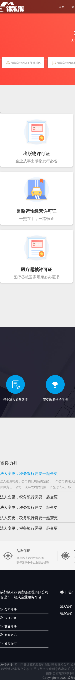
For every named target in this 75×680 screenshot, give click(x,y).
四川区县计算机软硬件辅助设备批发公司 (42, 664)
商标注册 (10, 626)
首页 (61, 7)
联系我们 (66, 613)
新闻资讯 (10, 634)
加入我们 (66, 606)
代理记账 (10, 617)
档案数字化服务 (22, 669)
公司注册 (10, 609)
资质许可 (10, 643)
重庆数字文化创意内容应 (50, 669)
